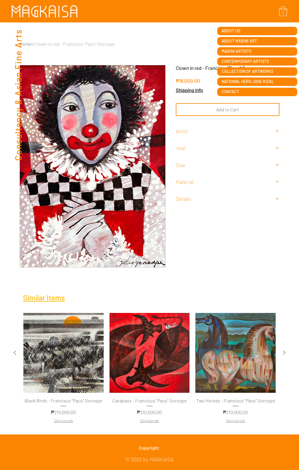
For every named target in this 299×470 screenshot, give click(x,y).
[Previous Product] (14, 352)
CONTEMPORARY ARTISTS (245, 61)
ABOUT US (231, 30)
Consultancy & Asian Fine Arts (18, 95)
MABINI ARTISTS (236, 51)
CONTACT (230, 91)
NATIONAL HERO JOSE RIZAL (248, 81)
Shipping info (189, 90)
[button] (283, 11)
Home (26, 44)
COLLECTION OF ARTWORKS (247, 71)
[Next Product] (284, 352)
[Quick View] (63, 353)
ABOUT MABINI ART (239, 40)
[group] (149, 371)
